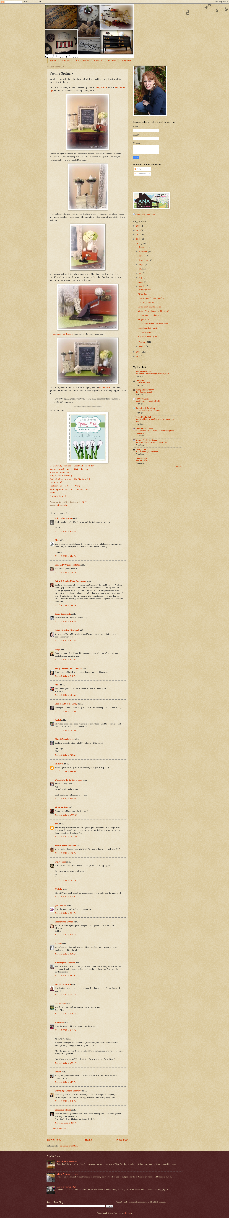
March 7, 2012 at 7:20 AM (65, 1014)
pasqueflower (61, 906)
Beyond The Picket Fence (146, 440)
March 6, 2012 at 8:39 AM (65, 954)
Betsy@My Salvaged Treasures (68, 1091)
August (142, 265)
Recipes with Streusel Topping (147, 410)
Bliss (57, 540)
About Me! (66, 60)
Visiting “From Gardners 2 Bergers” (153, 311)
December (143, 247)
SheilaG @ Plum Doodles (65, 846)
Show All (179, 467)
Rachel (58, 720)
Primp (77, 486)
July (140, 269)
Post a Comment (59, 1129)
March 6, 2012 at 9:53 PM (65, 976)
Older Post (122, 1139)
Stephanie (59, 1023)
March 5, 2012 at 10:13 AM (66, 837)
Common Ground (58, 496)
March (142, 286)
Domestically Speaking (145, 408)
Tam (57, 824)
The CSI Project (142, 459)
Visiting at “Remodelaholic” (149, 307)
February (143, 342)
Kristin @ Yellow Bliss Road (67, 630)
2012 (138, 244)
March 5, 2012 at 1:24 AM (65, 695)
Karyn (57, 649)
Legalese (126, 60)
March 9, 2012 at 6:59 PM (65, 1082)
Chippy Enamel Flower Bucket (151, 298)
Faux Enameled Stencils (148, 328)
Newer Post (54, 1139)
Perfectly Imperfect (59, 486)
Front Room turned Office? (149, 315)
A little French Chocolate (67, 1174)
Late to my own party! (66, 1187)
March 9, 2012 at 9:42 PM (65, 1101)
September (143, 260)
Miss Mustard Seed (143, 372)
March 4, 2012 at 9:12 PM (65, 641)
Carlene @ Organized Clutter (67, 565)
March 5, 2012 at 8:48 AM (65, 771)
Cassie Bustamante (63, 614)
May (141, 278)
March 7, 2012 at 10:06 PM (66, 1063)
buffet (58, 505)
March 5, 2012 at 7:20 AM (65, 755)
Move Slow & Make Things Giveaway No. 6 (152, 374)
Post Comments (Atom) (68, 1146)
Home (53, 60)
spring (65, 505)
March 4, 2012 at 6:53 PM (65, 532)
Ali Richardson (61, 807)
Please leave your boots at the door (153, 324)
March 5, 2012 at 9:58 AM (65, 799)
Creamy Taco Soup (142, 383)
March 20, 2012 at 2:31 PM (66, 1123)
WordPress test (141, 461)
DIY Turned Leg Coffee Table (146, 452)
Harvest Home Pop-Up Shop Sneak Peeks (152, 442)
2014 (138, 235)
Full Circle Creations (64, 518)
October (142, 256)
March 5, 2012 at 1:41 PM (65, 880)
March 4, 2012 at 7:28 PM (65, 572)
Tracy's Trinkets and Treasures (68, 669)
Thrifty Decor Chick (144, 429)
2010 (138, 356)
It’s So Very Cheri (81, 490)
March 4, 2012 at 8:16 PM (65, 622)
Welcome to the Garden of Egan (68, 780)
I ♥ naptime (140, 381)
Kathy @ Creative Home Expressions (70, 581)
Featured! (112, 60)
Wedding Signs (144, 290)
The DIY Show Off (82, 479)
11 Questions (143, 320)
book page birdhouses (63, 334)
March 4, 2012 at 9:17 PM (65, 660)
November (143, 252)
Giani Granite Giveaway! (67, 1161)
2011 (138, 352)
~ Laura (58, 944)
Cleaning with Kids (146, 303)
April (141, 282)
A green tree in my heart (148, 336)
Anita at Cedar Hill (63, 985)
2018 (138, 230)
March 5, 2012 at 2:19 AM (65, 711)
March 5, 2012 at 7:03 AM (65, 730)
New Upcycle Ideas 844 (144, 392)
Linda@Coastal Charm (64, 739)
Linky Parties (82, 60)
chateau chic (60, 1004)
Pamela (58, 1072)
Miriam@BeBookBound (65, 963)
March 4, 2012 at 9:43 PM (65, 676)
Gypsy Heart (60, 862)
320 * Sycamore (142, 399)
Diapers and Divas (63, 1110)
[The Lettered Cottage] (87, 462)
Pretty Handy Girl (143, 417)
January (142, 346)
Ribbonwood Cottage (64, 922)
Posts (138, 169)
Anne (57, 685)
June (141, 273)
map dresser (102, 87)
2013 (138, 239)
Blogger (128, 1213)
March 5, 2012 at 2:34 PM (65, 897)
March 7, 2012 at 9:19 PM (65, 1030)
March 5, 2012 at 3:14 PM (65, 913)
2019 (138, 226)
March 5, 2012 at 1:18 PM (65, 853)
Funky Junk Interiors (144, 390)
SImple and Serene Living (66, 704)
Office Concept (144, 294)
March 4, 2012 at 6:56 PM (65, 556)
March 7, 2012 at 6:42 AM (65, 995)
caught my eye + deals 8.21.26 (147, 401)
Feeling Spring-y (145, 332)
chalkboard (104, 387)
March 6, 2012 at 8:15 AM (65, 935)
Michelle (58, 889)
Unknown (59, 764)
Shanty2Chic (140, 449)
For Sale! (98, 60)
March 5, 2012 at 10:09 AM (66, 815)
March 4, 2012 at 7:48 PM (65, 605)
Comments (141, 174)
